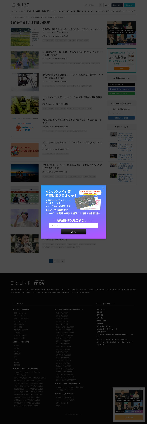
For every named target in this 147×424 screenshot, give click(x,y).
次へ (73, 231)
